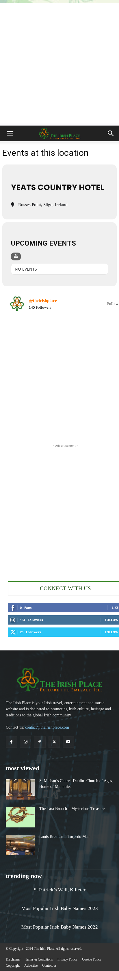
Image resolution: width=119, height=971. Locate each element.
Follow (111, 620)
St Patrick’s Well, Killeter (59, 890)
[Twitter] (54, 742)
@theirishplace (43, 300)
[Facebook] (11, 742)
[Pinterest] (39, 742)
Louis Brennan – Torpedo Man (64, 836)
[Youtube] (68, 742)
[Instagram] (25, 742)
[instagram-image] (26, 336)
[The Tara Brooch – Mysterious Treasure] (20, 817)
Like (115, 607)
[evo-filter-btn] (16, 256)
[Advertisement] (59, 63)
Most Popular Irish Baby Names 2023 (59, 908)
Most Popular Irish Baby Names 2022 (59, 927)
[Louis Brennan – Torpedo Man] (20, 845)
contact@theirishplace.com (47, 727)
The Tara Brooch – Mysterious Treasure (72, 809)
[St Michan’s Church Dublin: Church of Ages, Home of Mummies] (20, 789)
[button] (10, 133)
